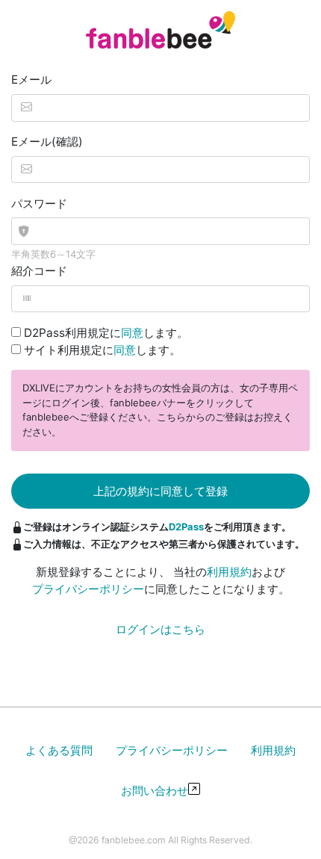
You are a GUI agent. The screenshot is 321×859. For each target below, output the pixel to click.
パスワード (39, 203)
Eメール (31, 79)
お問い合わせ (154, 791)
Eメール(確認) (47, 141)
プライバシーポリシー (88, 589)
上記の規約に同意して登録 (160, 491)
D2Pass (186, 527)
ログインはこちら (160, 629)
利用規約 (229, 572)
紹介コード (39, 271)
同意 (132, 333)
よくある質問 (59, 750)
